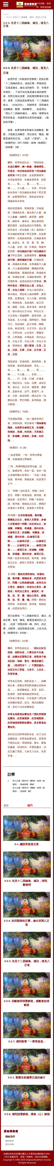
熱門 (30, 805)
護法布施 (9, 1144)
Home (6, 14)
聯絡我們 (9, 1141)
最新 (6, 805)
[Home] (27, 4)
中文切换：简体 (43, 3)
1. (8, 781)
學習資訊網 (45, 7)
